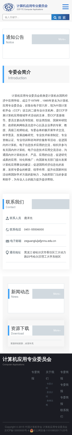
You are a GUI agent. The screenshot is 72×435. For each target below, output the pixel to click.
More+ (62, 39)
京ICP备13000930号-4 (17, 430)
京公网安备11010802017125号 (50, 430)
